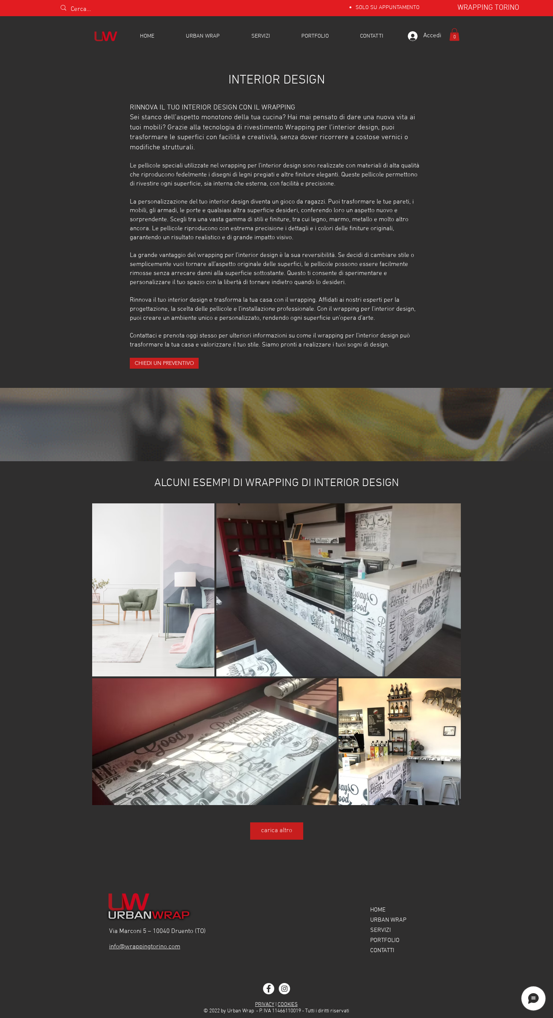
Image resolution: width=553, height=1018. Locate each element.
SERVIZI (380, 930)
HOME (378, 910)
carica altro (276, 830)
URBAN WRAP (388, 920)
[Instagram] (284, 988)
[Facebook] (268, 988)
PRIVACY (264, 1004)
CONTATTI (382, 950)
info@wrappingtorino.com (144, 947)
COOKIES (288, 1004)
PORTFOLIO (385, 940)
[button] (454, 34)
